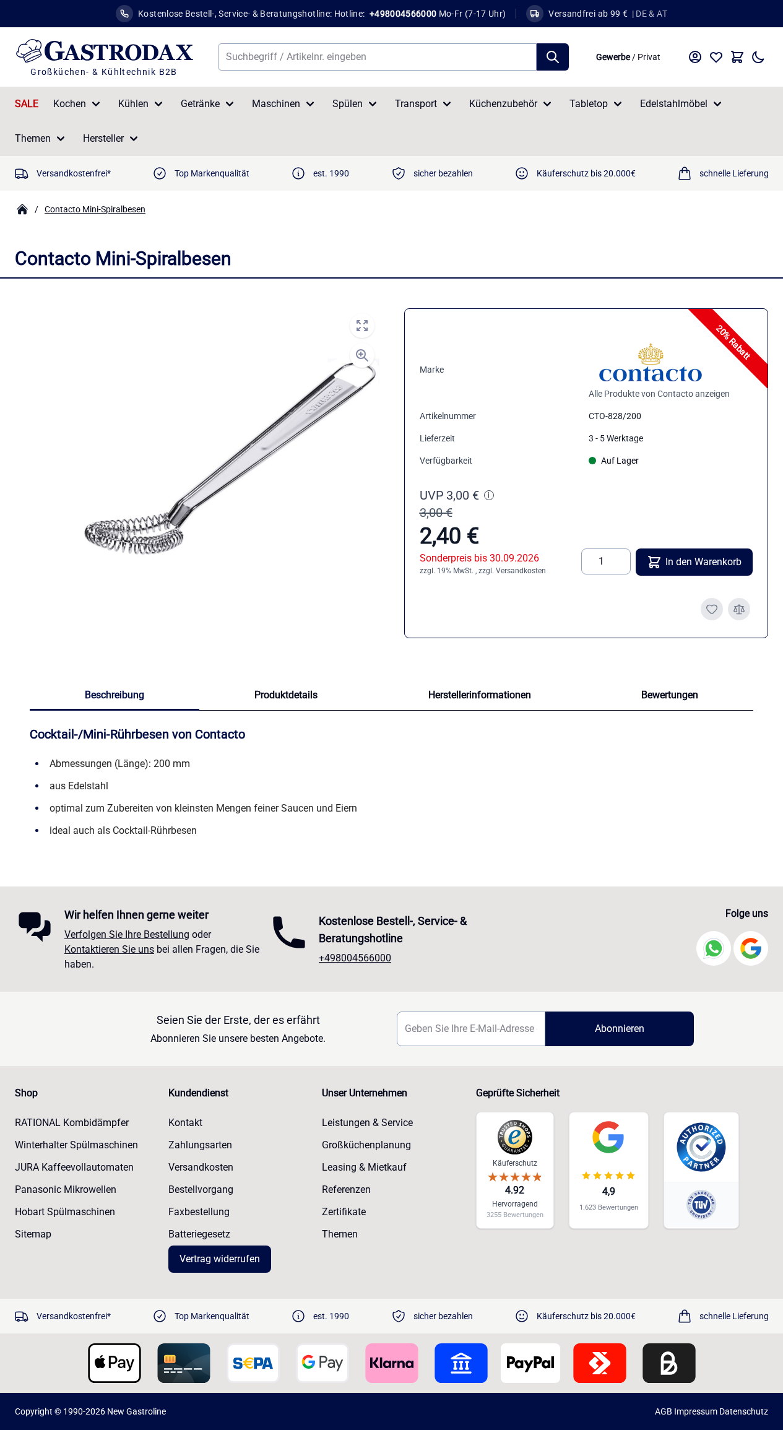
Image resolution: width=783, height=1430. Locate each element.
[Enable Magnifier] (362, 355)
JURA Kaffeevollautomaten (74, 1167)
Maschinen (276, 104)
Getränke (200, 104)
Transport (416, 104)
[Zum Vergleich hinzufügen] (739, 609)
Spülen (347, 104)
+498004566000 (355, 958)
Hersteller (103, 138)
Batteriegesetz (199, 1234)
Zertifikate (344, 1212)
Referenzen (346, 1189)
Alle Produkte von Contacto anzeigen (659, 394)
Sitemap (33, 1234)
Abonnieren (619, 1028)
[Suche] (553, 57)
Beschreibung (114, 695)
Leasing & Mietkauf (364, 1167)
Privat (649, 57)
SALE (26, 104)
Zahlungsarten (200, 1145)
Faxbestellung (199, 1212)
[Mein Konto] (695, 57)
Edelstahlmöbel (673, 104)
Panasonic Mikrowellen (65, 1189)
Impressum (695, 1411)
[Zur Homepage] (22, 209)
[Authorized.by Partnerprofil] (701, 1147)
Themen (33, 138)
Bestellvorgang (200, 1189)
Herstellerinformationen (479, 695)
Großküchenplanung (366, 1145)
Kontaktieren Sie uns (109, 949)
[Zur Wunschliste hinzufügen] (712, 609)
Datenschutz (743, 1411)
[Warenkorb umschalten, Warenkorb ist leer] (737, 57)
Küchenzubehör (503, 104)
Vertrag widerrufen (220, 1259)
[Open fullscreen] (362, 325)
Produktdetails (286, 695)
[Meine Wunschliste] (716, 57)
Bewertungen (669, 695)
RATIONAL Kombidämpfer (72, 1123)
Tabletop (588, 104)
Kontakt (185, 1123)
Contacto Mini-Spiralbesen (95, 209)
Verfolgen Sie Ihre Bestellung (126, 934)
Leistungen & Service (367, 1123)
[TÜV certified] (701, 1204)
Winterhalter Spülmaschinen (76, 1145)
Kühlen (133, 104)
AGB (663, 1411)
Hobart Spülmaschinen (65, 1212)
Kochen (69, 104)
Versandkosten (521, 570)
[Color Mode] (758, 57)
